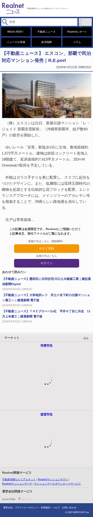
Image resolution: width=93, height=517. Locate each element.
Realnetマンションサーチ (17, 483)
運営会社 (8, 507)
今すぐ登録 (46, 248)
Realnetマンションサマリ (53, 479)
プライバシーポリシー (27, 507)
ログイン (46, 263)
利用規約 (45, 507)
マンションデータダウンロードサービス (57, 483)
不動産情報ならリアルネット (19, 479)
